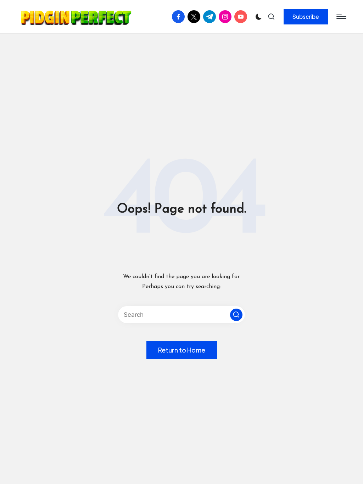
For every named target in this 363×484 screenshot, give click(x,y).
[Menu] (340, 16)
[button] (306, 16)
